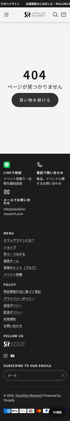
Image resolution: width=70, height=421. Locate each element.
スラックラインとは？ (19, 240)
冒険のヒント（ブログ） (21, 267)
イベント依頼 (13, 274)
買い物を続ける (35, 100)
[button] (6, 15)
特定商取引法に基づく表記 (22, 291)
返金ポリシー (13, 305)
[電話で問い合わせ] (51, 173)
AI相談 (57, 412)
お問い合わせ (13, 325)
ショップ (10, 247)
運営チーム (11, 260)
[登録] (62, 375)
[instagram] (5, 356)
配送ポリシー (13, 312)
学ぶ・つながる (14, 254)
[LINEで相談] (18, 173)
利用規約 (10, 319)
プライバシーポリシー (19, 298)
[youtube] (12, 356)
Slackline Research (29, 395)
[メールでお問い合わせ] (18, 202)
